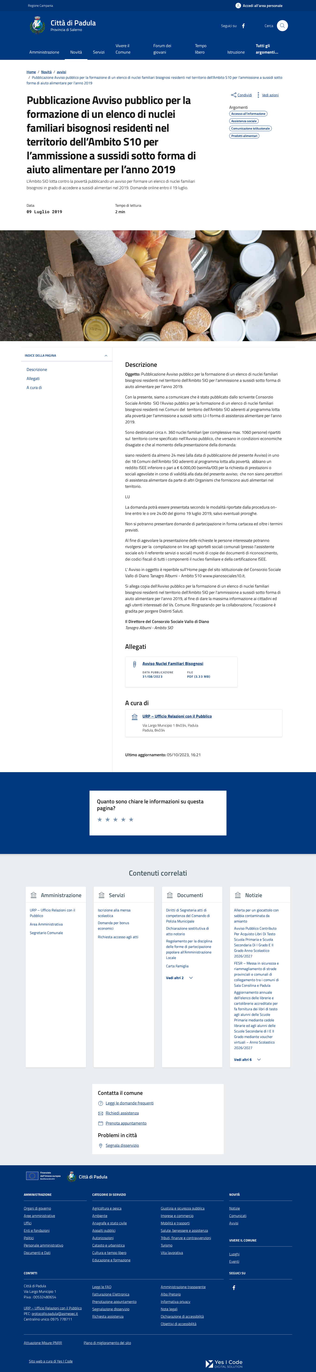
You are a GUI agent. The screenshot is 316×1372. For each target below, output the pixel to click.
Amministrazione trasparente (183, 1287)
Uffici (27, 1223)
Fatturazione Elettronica (110, 1294)
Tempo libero (201, 48)
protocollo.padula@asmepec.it (55, 1313)
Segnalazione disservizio (110, 1309)
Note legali (169, 1309)
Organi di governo (37, 1208)
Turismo (166, 1245)
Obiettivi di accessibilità (178, 1323)
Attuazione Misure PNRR (43, 1342)
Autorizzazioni (103, 1238)
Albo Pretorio (171, 1294)
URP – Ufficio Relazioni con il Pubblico (177, 716)
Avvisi (233, 1223)
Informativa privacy (175, 1301)
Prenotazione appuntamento (114, 1301)
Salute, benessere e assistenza (184, 1230)
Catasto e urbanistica (108, 1245)
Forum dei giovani (162, 48)
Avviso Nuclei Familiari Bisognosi (173, 664)
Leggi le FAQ (102, 1287)
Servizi (99, 52)
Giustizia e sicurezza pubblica (182, 1208)
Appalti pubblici (103, 1230)
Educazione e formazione (111, 1260)
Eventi (234, 1261)
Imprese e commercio (177, 1215)
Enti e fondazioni (37, 1230)
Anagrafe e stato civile (109, 1223)
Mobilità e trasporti (175, 1223)
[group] (56, 980)
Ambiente (99, 1215)
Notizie (234, 1208)
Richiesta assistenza (108, 1316)
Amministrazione (44, 52)
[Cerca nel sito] (282, 25)
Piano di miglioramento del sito (107, 1342)
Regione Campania (40, 5)
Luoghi (234, 1254)
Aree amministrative (39, 1215)
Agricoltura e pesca (106, 1208)
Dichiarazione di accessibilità (182, 1316)
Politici (29, 1238)
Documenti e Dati (37, 1252)
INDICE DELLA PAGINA (40, 355)
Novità (76, 52)
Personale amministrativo (43, 1245)
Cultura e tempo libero (109, 1252)
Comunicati (237, 1215)
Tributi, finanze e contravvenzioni (186, 1238)
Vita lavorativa (172, 1252)
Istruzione (236, 52)
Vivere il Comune (123, 48)
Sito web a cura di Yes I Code (51, 1361)
